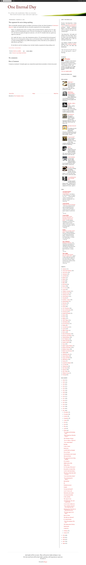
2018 (64, 396)
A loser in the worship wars (69, 504)
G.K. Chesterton (66, 308)
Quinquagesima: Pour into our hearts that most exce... (70, 509)
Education (65, 303)
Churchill (64, 298)
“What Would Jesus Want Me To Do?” (69, 436)
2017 (64, 398)
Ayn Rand (65, 275)
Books (64, 286)
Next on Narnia (67, 452)
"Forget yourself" (71, 137)
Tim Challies (65, 253)
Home (34, 93)
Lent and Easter (66, 327)
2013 (64, 406)
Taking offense (67, 465)
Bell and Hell (66, 481)
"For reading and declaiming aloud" (69, 432)
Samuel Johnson (66, 356)
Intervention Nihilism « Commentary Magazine (15, 47)
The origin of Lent (67, 498)
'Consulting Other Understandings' (66, 193)
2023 (64, 386)
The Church (65, 368)
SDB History (65, 359)
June (65, 424)
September (66, 418)
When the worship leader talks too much (70, 473)
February (66, 530)
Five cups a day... (71, 167)
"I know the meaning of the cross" (69, 522)
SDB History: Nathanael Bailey (71, 92)
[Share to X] (29, 51)
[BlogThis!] (28, 51)
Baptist (64, 279)
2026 (64, 380)
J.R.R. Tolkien (65, 320)
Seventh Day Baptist (67, 362)
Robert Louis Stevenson (67, 350)
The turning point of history (69, 524)
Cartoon (64, 289)
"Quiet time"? (70, 82)
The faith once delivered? (69, 517)
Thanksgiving (65, 366)
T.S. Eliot (64, 364)
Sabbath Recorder (66, 354)
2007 (64, 541)
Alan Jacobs (65, 272)
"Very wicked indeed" (68, 442)
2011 (64, 410)
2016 (64, 400)
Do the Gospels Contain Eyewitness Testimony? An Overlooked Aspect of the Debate (68, 218)
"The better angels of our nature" (69, 512)
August (65, 420)
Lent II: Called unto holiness (69, 471)
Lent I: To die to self (68, 491)
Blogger (45, 561)
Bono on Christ (67, 515)
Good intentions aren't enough (70, 454)
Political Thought (66, 340)
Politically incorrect (67, 485)
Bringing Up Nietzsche (67, 242)
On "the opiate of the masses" (70, 467)
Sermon (64, 361)
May (65, 426)
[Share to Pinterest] (31, 51)
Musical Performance (67, 333)
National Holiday (66, 337)
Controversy (66, 528)
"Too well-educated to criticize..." (68, 478)
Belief (64, 281)
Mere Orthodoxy (66, 241)
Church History (66, 296)
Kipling (64, 325)
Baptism (64, 277)
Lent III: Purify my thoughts (69, 450)
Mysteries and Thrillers (67, 335)
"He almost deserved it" (72, 126)
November (66, 414)
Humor (64, 315)
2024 (64, 384)
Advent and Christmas (67, 270)
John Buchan (65, 321)
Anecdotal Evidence (67, 191)
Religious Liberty (66, 349)
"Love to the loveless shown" (69, 476)
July (65, 422)
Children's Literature (67, 291)
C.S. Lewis (65, 287)
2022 (64, 388)
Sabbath (64, 352)
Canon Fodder (66, 215)
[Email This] (27, 51)
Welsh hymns (66, 526)
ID (64, 483)
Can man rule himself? (68, 489)
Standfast (15, 51)
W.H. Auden (65, 371)
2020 (64, 392)
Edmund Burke (66, 301)
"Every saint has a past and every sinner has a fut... (69, 506)
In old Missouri (71, 114)
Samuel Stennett (72, 25)
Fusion (64, 229)
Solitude (65, 487)
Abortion (64, 269)
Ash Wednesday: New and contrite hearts (69, 501)
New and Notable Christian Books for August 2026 (68, 255)
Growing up (65, 311)
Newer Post (11, 93)
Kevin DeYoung (66, 323)
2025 (64, 382)
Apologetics (65, 274)
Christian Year (65, 294)
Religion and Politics (22, 52)
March (65, 430)
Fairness (69, 147)
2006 (64, 543)
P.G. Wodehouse (66, 339)
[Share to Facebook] (30, 51)
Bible (64, 282)
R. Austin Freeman (67, 519)
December (66, 412)
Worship (64, 374)
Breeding (65, 444)
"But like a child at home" (71, 104)
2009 (64, 537)
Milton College (65, 330)
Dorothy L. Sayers (66, 299)
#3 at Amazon (66, 461)
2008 (64, 539)
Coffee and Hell (67, 496)
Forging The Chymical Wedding (69, 204)
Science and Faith (66, 357)
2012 (64, 408)
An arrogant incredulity (68, 494)
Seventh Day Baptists (71, 44)
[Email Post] (24, 51)
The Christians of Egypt (68, 438)
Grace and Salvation (67, 310)
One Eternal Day (22, 7)
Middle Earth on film (68, 463)
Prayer (64, 344)
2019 (64, 394)
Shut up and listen (67, 456)
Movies (64, 332)
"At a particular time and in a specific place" (72, 178)
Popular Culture (66, 342)
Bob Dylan (65, 284)
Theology (64, 369)
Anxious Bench (66, 203)
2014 (64, 404)
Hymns (64, 316)
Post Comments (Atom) (19, 95)
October (65, 416)
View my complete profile (66, 71)
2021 (64, 390)
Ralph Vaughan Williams (68, 345)
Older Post (56, 93)
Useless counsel (67, 446)
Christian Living (15, 52)
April (65, 428)
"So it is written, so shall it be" (70, 440)
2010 (64, 535)
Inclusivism (66, 448)
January (65, 532)
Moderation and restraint (68, 493)
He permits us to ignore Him (69, 469)
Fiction (64, 306)
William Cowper (66, 373)
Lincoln (64, 328)
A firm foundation (71, 157)
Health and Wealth (66, 313)
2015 (64, 402)
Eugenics (64, 304)
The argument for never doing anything (70, 458)
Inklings (64, 318)
